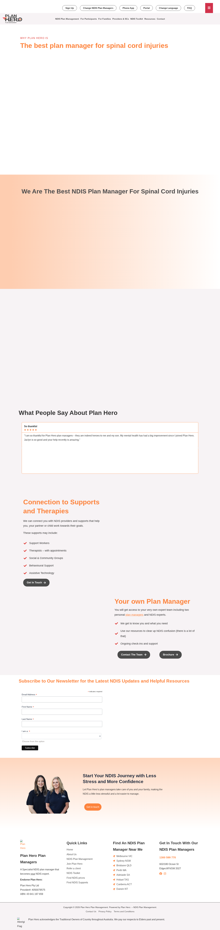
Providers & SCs (120, 19)
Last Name (28, 719)
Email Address (29, 694)
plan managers (134, 614)
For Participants (89, 19)
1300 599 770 (167, 857)
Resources (149, 19)
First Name (28, 706)
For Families (104, 19)
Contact (161, 19)
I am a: (26, 731)
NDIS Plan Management (67, 19)
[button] (21, 447)
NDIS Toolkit (136, 19)
